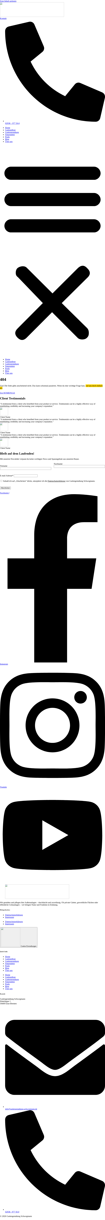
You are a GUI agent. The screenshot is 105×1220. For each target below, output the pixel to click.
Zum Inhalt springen (8, 1)
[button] (52, 250)
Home (7, 128)
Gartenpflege (10, 130)
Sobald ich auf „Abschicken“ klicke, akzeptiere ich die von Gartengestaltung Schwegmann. (49, 481)
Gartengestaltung (12, 132)
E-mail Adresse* (6, 476)
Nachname (58, 464)
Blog (7, 139)
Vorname (3, 466)
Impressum (9, 917)
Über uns (9, 141)
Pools (7, 137)
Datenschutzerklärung (56, 481)
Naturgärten (10, 135)
